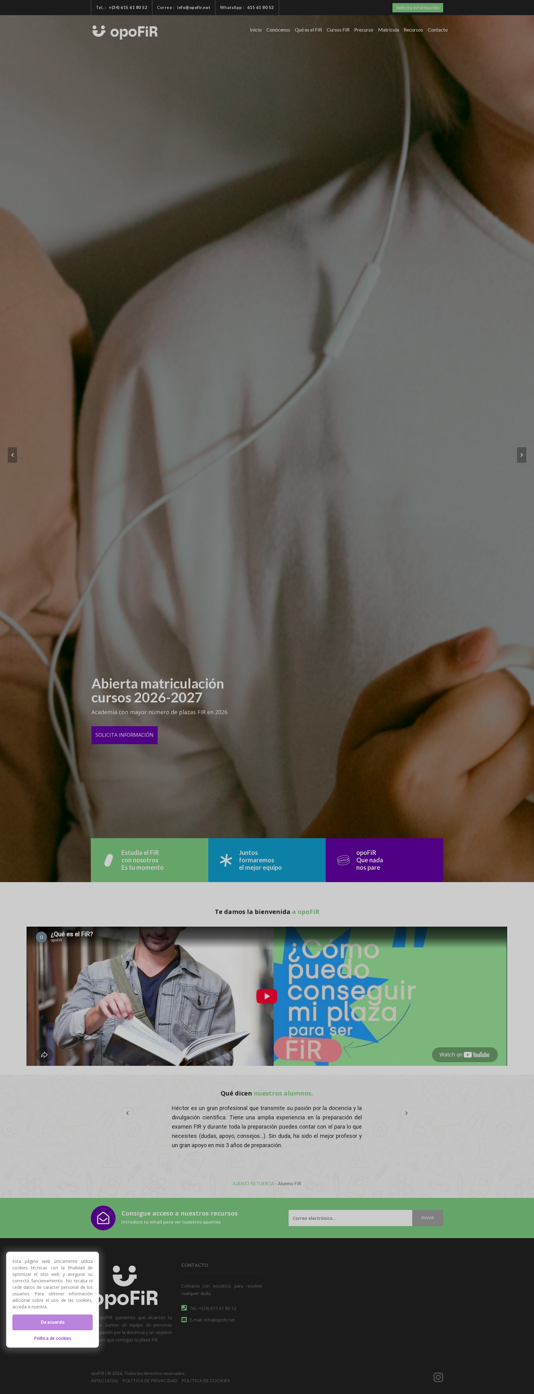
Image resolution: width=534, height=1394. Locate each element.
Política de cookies (52, 1338)
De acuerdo (53, 1322)
